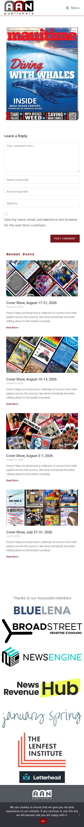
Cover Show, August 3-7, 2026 (29, 456)
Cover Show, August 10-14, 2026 (31, 379)
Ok (43, 821)
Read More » (12, 327)
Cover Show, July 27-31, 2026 (29, 532)
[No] (79, 815)
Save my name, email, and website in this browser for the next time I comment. (40, 222)
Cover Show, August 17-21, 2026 (31, 303)
